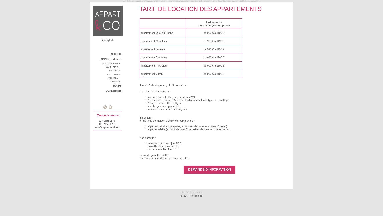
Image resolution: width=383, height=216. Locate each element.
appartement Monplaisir (154, 41)
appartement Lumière (153, 49)
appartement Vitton (152, 73)
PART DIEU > (115, 78)
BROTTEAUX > (114, 74)
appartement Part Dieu (154, 65)
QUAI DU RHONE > (112, 63)
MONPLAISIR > (114, 67)
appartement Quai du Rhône (157, 32)
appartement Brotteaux (154, 57)
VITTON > (116, 81)
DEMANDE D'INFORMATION (209, 169)
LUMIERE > (115, 71)
